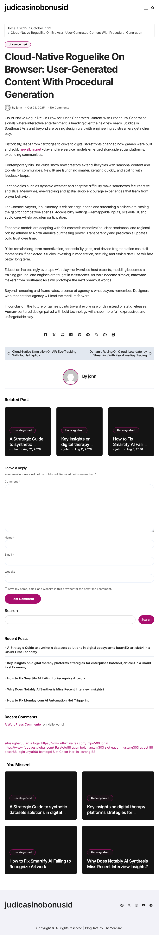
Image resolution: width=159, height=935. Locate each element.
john (92, 376)
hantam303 (95, 747)
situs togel (32, 743)
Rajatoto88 (63, 747)
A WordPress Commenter (23, 724)
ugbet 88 (146, 747)
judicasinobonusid (36, 7)
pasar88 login (15, 752)
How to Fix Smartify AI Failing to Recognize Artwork (46, 678)
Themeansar (113, 928)
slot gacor (112, 747)
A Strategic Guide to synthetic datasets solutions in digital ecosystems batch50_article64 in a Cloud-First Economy (39, 815)
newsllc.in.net (30, 149)
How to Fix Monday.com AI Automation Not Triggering (48, 700)
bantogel (45, 752)
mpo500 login (97, 743)
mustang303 (130, 747)
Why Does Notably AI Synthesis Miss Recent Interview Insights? (56, 689)
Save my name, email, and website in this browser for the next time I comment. (60, 588)
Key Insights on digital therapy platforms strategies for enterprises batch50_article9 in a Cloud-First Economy (117, 815)
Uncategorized (18, 44)
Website (10, 571)
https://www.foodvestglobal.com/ (29, 747)
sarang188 (88, 752)
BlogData (92, 928)
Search (11, 610)
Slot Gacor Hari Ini (66, 752)
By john (17, 107)
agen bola (79, 747)
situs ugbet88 (14, 743)
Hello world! (56, 724)
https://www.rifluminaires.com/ (63, 743)
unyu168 (32, 752)
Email (9, 554)
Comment (12, 481)
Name (10, 537)
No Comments (59, 107)
